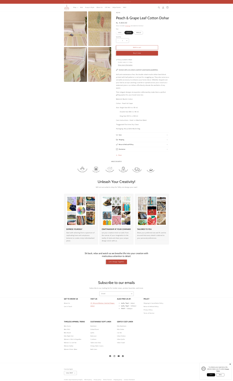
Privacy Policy (148, 310)
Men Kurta (67, 326)
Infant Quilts (121, 339)
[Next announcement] (168, 2)
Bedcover (93, 336)
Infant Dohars (121, 336)
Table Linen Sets (95, 342)
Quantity (118, 37)
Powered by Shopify (77, 379)
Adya (70, 379)
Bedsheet (93, 326)
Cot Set (119, 333)
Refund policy (88, 379)
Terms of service (107, 379)
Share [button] (120, 155)
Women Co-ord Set (70, 342)
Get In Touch (68, 306)
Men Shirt (67, 329)
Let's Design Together (116, 262)
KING (121, 33)
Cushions (93, 339)
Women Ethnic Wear (70, 349)
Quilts (92, 333)
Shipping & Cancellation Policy (153, 303)
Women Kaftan (68, 346)
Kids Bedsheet (121, 326)
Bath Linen (93, 349)
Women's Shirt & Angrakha (72, 339)
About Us (67, 303)
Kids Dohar (120, 329)
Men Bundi (67, 333)
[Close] (230, 364)
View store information (125, 65)
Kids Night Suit (68, 336)
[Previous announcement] (65, 2)
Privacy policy (97, 379)
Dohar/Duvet (94, 329)
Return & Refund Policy (151, 306)
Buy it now (137, 53)
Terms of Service (149, 313)
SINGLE (138, 32)
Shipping (127, 25)
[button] (75, 7)
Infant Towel (121, 342)
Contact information (129, 379)
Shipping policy (118, 379)
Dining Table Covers (96, 346)
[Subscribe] (131, 293)
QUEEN (128, 32)
